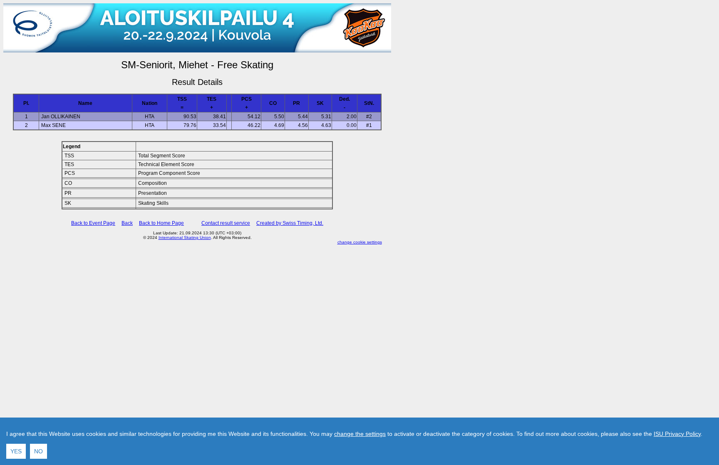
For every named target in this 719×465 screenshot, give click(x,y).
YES (16, 451)
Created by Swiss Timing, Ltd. (289, 223)
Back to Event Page (93, 223)
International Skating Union (185, 237)
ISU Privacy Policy (677, 433)
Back (127, 223)
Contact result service (225, 223)
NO (38, 451)
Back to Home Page (161, 223)
